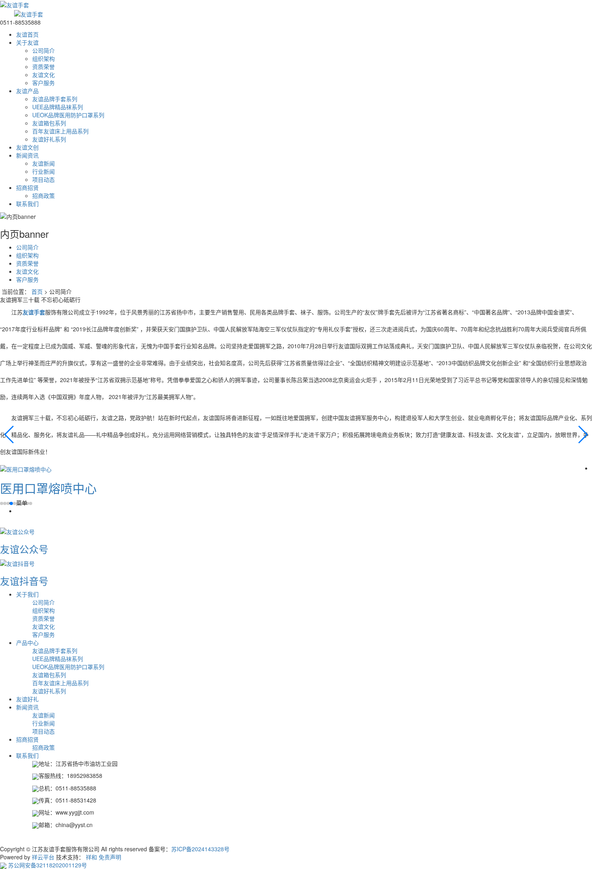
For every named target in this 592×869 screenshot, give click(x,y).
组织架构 (43, 58)
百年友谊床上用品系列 (60, 131)
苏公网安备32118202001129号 (46, 865)
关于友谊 (27, 42)
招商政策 (43, 195)
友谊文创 (27, 147)
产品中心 (27, 642)
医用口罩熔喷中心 (48, 488)
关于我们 (27, 594)
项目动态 (43, 179)
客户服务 (43, 83)
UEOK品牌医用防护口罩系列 (68, 115)
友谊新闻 (43, 163)
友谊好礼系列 (49, 139)
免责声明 (110, 857)
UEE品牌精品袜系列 (57, 107)
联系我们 (27, 204)
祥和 (91, 857)
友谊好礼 (27, 699)
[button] (9, 434)
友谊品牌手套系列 (54, 99)
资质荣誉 (43, 66)
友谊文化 (43, 75)
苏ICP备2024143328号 (200, 849)
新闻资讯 (27, 155)
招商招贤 (27, 187)
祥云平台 (43, 857)
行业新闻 (43, 171)
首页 (37, 291)
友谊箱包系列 (49, 123)
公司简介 (43, 50)
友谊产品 (27, 91)
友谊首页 (27, 34)
